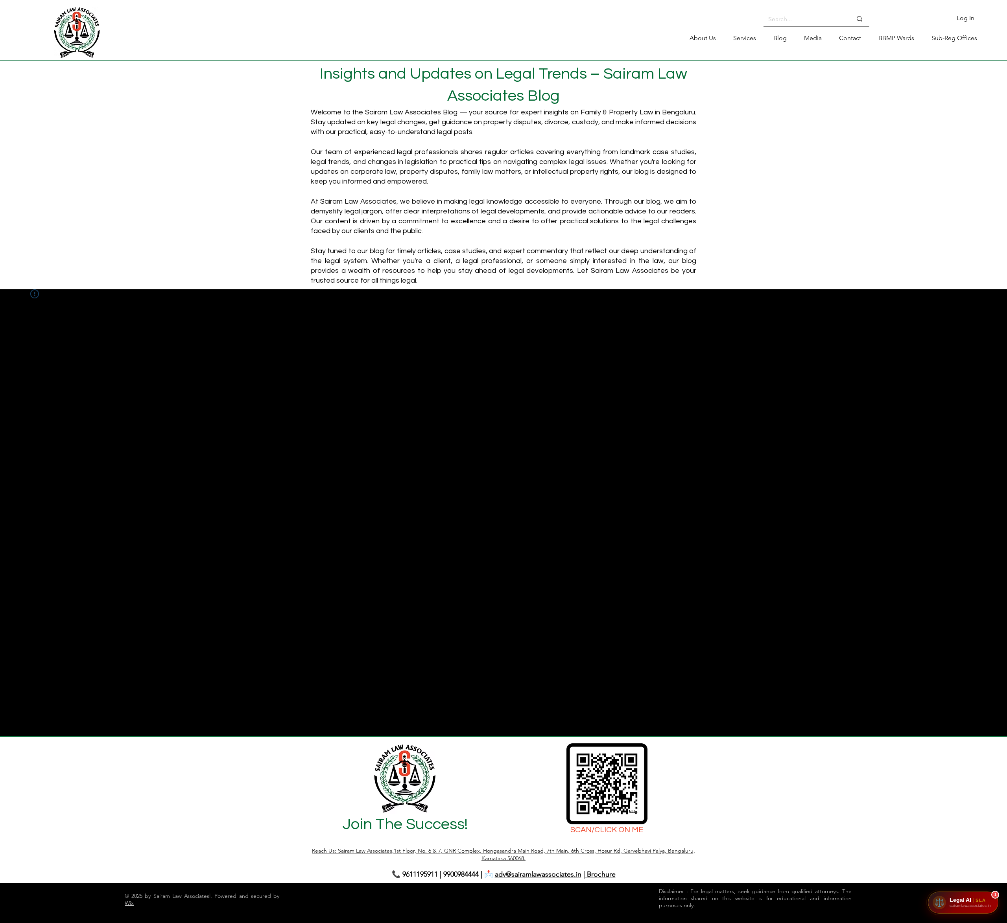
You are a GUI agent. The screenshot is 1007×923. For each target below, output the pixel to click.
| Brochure (599, 874)
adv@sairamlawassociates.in (538, 874)
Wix (129, 902)
